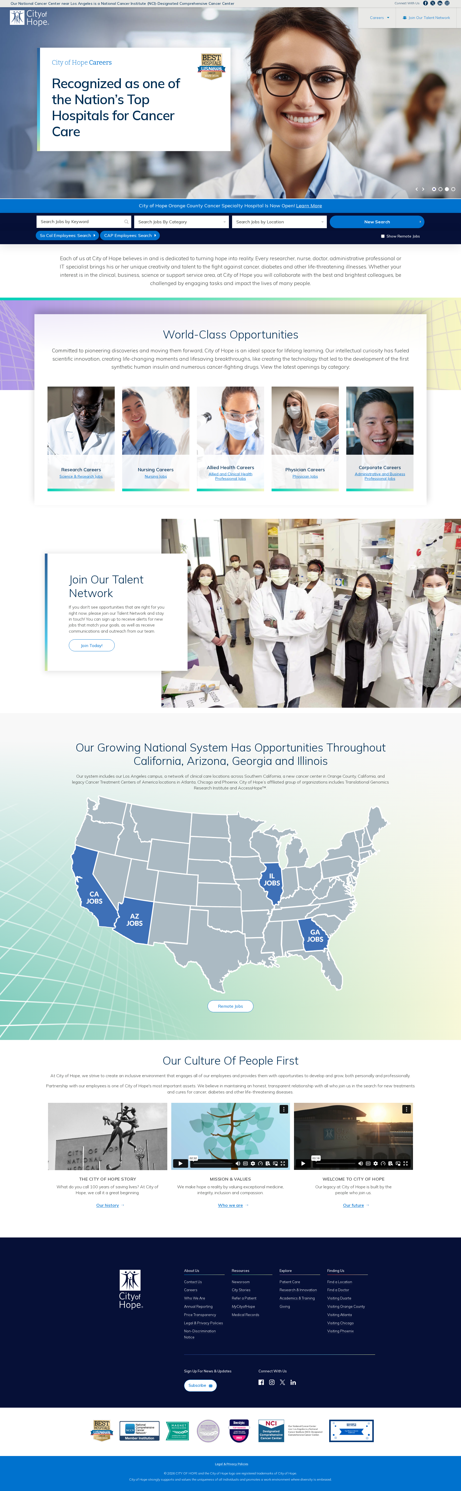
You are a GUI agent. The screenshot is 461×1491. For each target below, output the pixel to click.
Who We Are (194, 1298)
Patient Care (290, 1282)
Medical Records (245, 1315)
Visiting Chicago (340, 1323)
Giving (285, 1306)
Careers (377, 17)
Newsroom (241, 1282)
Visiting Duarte (339, 1298)
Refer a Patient (244, 1298)
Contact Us (193, 1282)
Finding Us (335, 1270)
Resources (240, 1270)
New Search (377, 221)
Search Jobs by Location (260, 221)
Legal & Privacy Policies (203, 1323)
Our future (353, 1205)
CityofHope (243, 1306)
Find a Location (339, 1282)
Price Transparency (200, 1315)
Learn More (309, 206)
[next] (423, 189)
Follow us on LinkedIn (440, 3)
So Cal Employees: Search (69, 236)
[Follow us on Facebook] (261, 1383)
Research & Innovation (298, 1290)
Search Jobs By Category (162, 221)
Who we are (230, 1205)
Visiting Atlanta (339, 1315)
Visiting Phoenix (340, 1331)
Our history (107, 1205)
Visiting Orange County (346, 1306)
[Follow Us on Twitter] (282, 1383)
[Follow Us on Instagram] (272, 1383)
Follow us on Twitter (432, 3)
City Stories (241, 1290)
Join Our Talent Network (429, 17)
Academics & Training (297, 1298)
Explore (286, 1270)
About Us (191, 1270)
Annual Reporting (198, 1306)
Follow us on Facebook (425, 3)
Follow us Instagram (447, 3)
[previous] (417, 189)
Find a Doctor (338, 1290)
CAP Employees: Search (132, 236)
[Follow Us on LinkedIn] (293, 1383)
